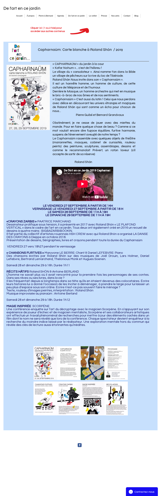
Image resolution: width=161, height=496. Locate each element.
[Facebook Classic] (80, 445)
